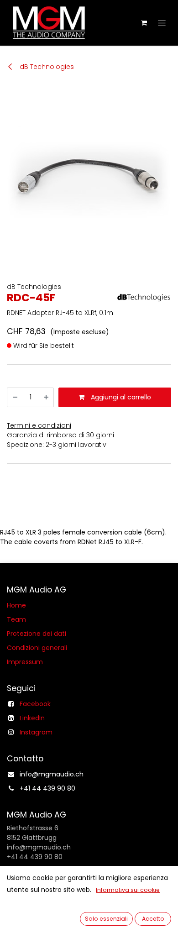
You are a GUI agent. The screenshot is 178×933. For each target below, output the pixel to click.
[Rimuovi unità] (15, 397)
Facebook (35, 703)
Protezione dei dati (36, 633)
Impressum (25, 661)
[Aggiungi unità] (46, 397)
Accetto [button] (153, 919)
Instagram (36, 732)
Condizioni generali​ (37, 647)
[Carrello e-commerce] (143, 22)
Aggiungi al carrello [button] (120, 397)
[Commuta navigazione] (161, 22)
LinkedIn (32, 718)
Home (16, 605)
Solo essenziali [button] (106, 919)
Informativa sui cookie (128, 890)
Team (16, 619)
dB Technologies (46, 66)
